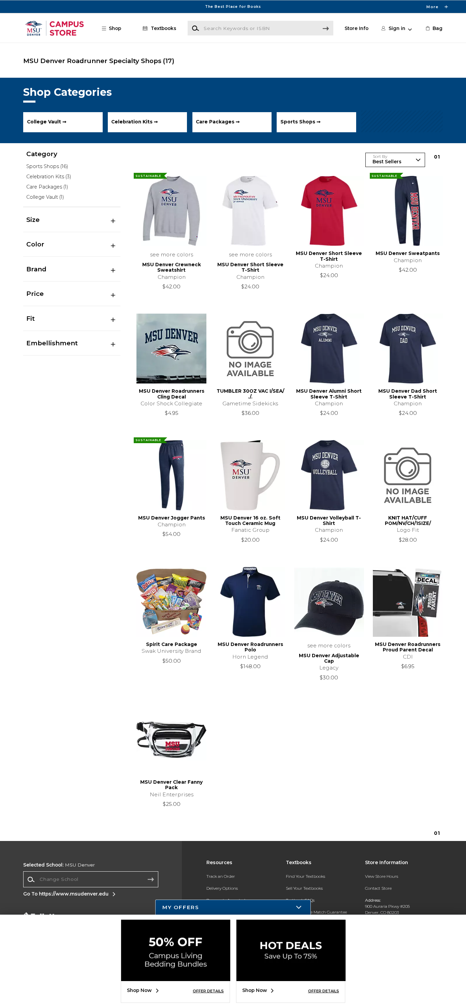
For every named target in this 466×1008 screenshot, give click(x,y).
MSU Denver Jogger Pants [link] (171, 518)
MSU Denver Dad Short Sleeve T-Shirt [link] (407, 393)
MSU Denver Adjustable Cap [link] (329, 658)
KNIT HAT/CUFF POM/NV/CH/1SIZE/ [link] (408, 520)
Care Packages (47, 187)
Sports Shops (47, 166)
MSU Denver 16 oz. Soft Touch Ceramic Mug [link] (250, 520)
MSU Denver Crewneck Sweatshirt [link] (171, 267)
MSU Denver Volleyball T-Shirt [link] (329, 520)
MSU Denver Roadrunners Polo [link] (250, 647)
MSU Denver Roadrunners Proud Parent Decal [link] (407, 647)
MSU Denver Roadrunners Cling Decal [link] (171, 393)
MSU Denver (59, 865)
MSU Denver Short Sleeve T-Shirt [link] (250, 267)
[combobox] (90, 879)
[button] (233, 6)
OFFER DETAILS (208, 991)
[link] (433, 28)
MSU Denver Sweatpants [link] (408, 253)
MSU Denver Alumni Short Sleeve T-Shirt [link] (329, 393)
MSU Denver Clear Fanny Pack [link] (171, 784)
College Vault (45, 197)
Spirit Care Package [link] (171, 644)
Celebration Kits (48, 177)
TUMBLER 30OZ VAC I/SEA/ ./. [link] (250, 393)
